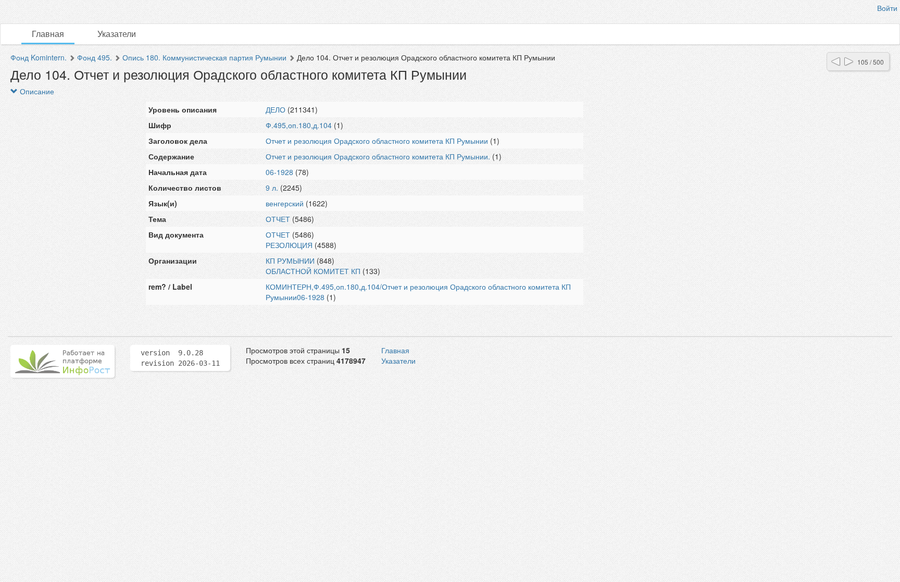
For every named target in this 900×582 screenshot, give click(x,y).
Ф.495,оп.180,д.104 (299, 125)
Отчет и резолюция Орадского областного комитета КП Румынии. (378, 156)
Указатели (116, 34)
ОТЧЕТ (278, 219)
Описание (36, 91)
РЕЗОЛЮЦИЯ (289, 245)
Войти (887, 8)
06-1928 (279, 172)
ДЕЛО (275, 109)
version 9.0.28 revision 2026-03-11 (180, 358)
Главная (48, 34)
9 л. (272, 187)
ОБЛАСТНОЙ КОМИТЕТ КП (313, 271)
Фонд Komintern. (38, 57)
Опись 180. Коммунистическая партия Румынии (204, 57)
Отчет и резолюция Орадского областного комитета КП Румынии (377, 140)
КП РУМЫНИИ (290, 260)
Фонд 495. (94, 57)
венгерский (285, 203)
